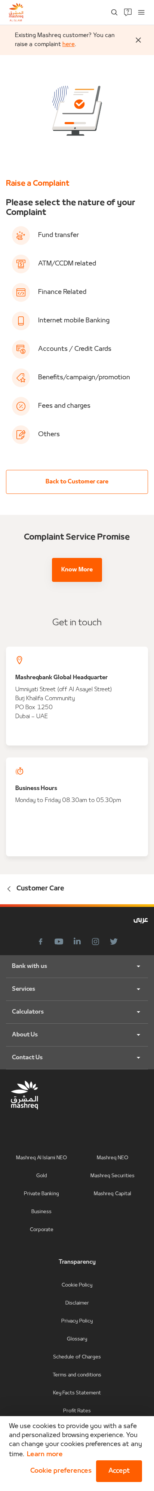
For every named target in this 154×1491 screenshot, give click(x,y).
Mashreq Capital (112, 1194)
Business (41, 1212)
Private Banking (41, 1194)
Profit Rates (77, 1411)
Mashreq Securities (112, 1176)
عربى (140, 920)
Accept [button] (119, 1471)
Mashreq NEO (112, 1158)
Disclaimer (77, 1303)
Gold (41, 1176)
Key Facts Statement (77, 1393)
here (68, 44)
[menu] (141, 12)
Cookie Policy (77, 1285)
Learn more (44, 1454)
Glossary (77, 1339)
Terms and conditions (77, 1375)
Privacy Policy (76, 1321)
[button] (59, 1471)
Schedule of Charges (77, 1357)
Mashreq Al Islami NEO (41, 1158)
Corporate (41, 1230)
